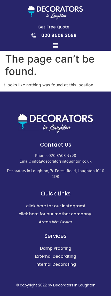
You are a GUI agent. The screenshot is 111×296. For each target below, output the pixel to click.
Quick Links (55, 193)
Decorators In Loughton (74, 285)
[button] (55, 45)
